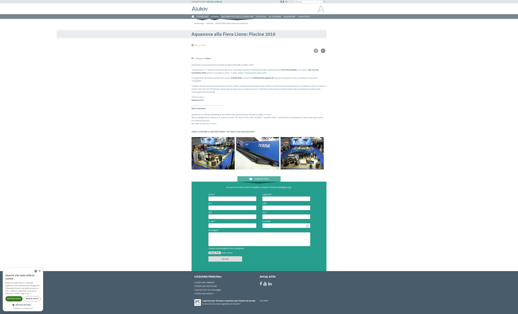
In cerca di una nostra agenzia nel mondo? (221, 303)
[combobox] (35, 271)
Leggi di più (24, 293)
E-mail (211, 221)
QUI (289, 187)
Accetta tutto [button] (14, 299)
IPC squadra (275, 16)
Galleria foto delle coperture (237, 16)
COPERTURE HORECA (203, 293)
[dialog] (23, 289)
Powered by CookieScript (23, 308)
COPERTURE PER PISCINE (205, 286)
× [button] (39, 271)
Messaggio (213, 230)
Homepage (199, 23)
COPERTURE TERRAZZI (204, 282)
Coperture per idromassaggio (207, 289)
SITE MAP (264, 300)
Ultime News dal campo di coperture (231, 23)
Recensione (289, 16)
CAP (210, 212)
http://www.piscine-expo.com (252, 72)
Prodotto (266, 221)
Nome (211, 194)
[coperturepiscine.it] (194, 16)
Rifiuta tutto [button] (32, 299)
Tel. (264, 212)
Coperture (202, 16)
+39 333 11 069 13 (214, 1)
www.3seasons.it (252, 89)
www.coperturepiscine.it (232, 89)
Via (209, 203)
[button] (22, 305)
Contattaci (304, 16)
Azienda (215, 16)
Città (264, 203)
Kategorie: (203, 58)
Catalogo (261, 16)
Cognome (266, 194)
